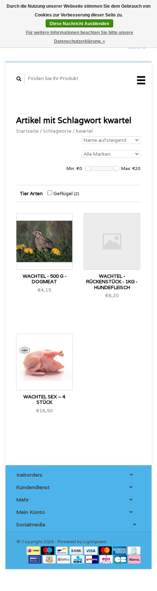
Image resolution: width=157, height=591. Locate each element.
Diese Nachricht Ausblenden (79, 23)
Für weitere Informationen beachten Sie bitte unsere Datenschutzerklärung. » (79, 37)
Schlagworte (57, 131)
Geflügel (65, 193)
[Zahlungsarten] (34, 550)
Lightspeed (94, 541)
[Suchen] (19, 78)
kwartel (84, 131)
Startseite (27, 131)
